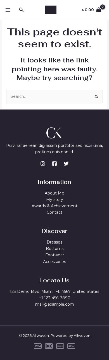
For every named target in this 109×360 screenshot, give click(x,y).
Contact (54, 212)
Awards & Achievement (54, 205)
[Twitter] (66, 163)
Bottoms (54, 248)
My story (54, 199)
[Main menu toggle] (7, 10)
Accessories (54, 261)
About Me (54, 193)
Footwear (54, 254)
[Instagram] (42, 163)
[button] (21, 10)
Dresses (54, 242)
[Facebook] (54, 163)
